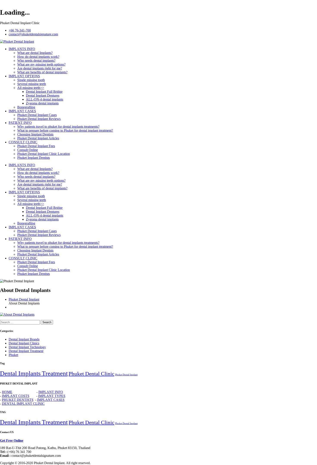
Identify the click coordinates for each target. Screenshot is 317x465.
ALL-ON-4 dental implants (44, 99)
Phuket (13, 355)
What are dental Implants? (35, 53)
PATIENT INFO (20, 123)
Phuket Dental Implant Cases (37, 115)
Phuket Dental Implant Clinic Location (43, 154)
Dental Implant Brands (24, 339)
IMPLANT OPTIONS (24, 76)
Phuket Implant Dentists (33, 157)
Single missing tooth (31, 80)
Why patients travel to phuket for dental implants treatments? (58, 126)
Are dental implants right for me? (39, 68)
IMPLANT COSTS (15, 396)
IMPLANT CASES (22, 111)
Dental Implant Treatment (26, 351)
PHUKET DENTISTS (17, 400)
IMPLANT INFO (50, 392)
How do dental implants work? (38, 56)
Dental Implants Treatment (34, 373)
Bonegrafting (26, 107)
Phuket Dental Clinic (91, 374)
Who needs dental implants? (36, 60)
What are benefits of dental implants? (42, 72)
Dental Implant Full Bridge (44, 91)
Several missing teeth (31, 84)
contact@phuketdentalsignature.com (33, 34)
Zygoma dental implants (42, 103)
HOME (7, 392)
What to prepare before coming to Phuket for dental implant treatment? (65, 130)
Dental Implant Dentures (42, 95)
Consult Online (27, 150)
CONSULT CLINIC (23, 142)
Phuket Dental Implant (24, 299)
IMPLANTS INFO (22, 49)
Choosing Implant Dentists (35, 134)
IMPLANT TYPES (51, 396)
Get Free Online (11, 440)
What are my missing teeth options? (41, 64)
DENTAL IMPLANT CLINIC (23, 403)
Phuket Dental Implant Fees (36, 146)
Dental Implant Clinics (24, 343)
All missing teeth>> (30, 88)
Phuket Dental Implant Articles (38, 138)
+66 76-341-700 (20, 30)
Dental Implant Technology (27, 347)
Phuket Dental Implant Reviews (39, 119)
